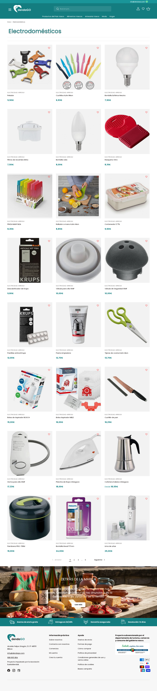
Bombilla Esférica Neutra (115, 95)
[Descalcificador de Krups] (29, 260)
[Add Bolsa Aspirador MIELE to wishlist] (98, 370)
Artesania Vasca (92, 16)
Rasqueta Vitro (111, 160)
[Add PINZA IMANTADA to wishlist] (49, 177)
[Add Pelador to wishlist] (49, 48)
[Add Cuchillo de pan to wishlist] (146, 370)
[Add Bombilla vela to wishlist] (98, 112)
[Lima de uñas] (127, 517)
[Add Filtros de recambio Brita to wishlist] (49, 112)
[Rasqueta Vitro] (127, 131)
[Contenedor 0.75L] (127, 195)
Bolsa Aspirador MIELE (65, 417)
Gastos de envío (85, 640)
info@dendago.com (137, 2)
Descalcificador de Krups (18, 288)
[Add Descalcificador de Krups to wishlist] (49, 241)
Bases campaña (85, 669)
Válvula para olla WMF (65, 288)
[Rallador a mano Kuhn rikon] (78, 195)
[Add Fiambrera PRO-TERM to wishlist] (49, 499)
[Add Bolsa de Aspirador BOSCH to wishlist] (49, 370)
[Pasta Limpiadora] (78, 324)
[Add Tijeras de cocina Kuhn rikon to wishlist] (146, 305)
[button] (148, 8)
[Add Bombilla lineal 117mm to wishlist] (98, 499)
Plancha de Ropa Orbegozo (68, 482)
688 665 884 (12, 657)
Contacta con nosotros (59, 644)
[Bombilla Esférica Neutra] (127, 67)
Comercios (54, 648)
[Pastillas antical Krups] (29, 324)
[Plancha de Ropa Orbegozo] (78, 453)
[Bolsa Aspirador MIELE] (78, 389)
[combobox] (82, 8)
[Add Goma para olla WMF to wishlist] (49, 434)
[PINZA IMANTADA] (29, 195)
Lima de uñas (110, 546)
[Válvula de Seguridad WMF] (127, 260)
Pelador (10, 95)
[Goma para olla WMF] (29, 453)
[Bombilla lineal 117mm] (78, 517)
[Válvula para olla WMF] (78, 260)
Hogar (112, 16)
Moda (104, 16)
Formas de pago (85, 644)
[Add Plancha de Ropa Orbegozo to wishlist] (98, 434)
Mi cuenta (53, 653)
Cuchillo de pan (111, 417)
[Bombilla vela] (78, 131)
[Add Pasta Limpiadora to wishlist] (98, 305)
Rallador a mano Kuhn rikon (67, 224)
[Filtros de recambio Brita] (29, 131)
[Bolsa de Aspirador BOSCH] (29, 389)
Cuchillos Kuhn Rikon (64, 95)
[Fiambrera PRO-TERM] (29, 517)
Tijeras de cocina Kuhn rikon (116, 353)
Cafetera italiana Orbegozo (117, 482)
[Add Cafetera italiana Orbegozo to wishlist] (146, 434)
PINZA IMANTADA (14, 224)
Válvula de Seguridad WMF (116, 288)
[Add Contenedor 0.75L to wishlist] (146, 177)
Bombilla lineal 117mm (65, 546)
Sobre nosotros (55, 640)
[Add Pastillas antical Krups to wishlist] (49, 305)
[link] (56, 559)
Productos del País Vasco (53, 16)
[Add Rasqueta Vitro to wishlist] (146, 112)
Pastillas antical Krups (16, 353)
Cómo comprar (84, 648)
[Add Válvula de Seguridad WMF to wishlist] (146, 241)
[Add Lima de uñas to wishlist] (146, 499)
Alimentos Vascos (74, 16)
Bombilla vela (61, 160)
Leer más (78, 605)
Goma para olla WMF (16, 482)
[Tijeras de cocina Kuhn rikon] (127, 324)
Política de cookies (86, 664)
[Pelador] (29, 67)
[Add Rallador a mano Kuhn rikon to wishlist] (98, 177)
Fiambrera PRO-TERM (16, 546)
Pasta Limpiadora (63, 353)
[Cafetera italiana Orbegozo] (127, 453)
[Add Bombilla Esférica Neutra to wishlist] (146, 48)
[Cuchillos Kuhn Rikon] (78, 67)
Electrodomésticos (19, 22)
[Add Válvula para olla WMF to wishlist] (98, 241)
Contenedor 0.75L (112, 224)
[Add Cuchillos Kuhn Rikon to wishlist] (98, 48)
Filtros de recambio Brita (17, 160)
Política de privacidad (87, 653)
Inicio (9, 22)
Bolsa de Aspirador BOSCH (18, 417)
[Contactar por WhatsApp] (147, 2)
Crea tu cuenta (55, 657)
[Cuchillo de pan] (127, 389)
